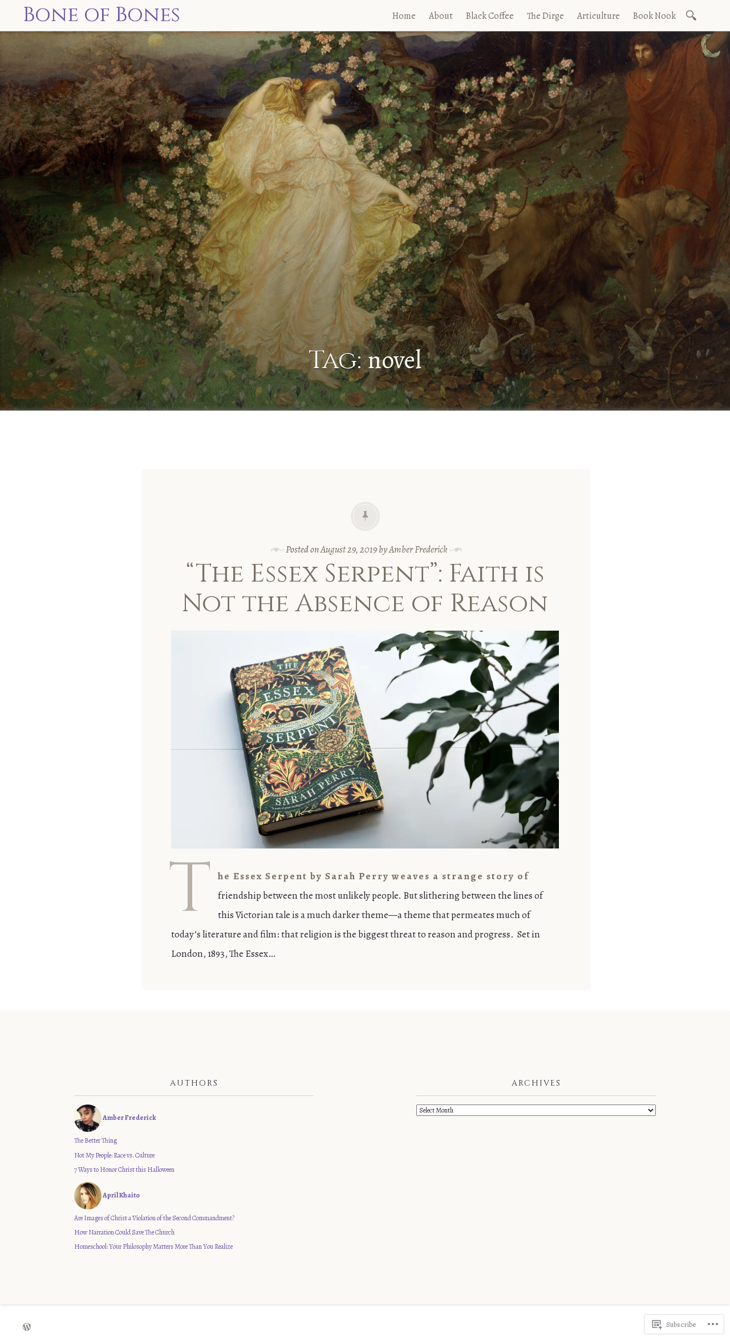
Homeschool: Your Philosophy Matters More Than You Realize (153, 1246)
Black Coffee (490, 16)
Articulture (598, 16)
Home (404, 16)
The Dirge (545, 16)
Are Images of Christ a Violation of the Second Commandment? (154, 1218)
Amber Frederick (418, 549)
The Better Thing (95, 1140)
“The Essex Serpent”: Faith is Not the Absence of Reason (365, 589)
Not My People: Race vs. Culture (114, 1155)
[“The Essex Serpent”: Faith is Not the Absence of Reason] (365, 856)
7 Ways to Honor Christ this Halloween (124, 1169)
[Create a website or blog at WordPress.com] (27, 1327)
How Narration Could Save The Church (124, 1232)
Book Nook (654, 16)
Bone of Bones (101, 15)
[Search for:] (693, 14)
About (441, 16)
